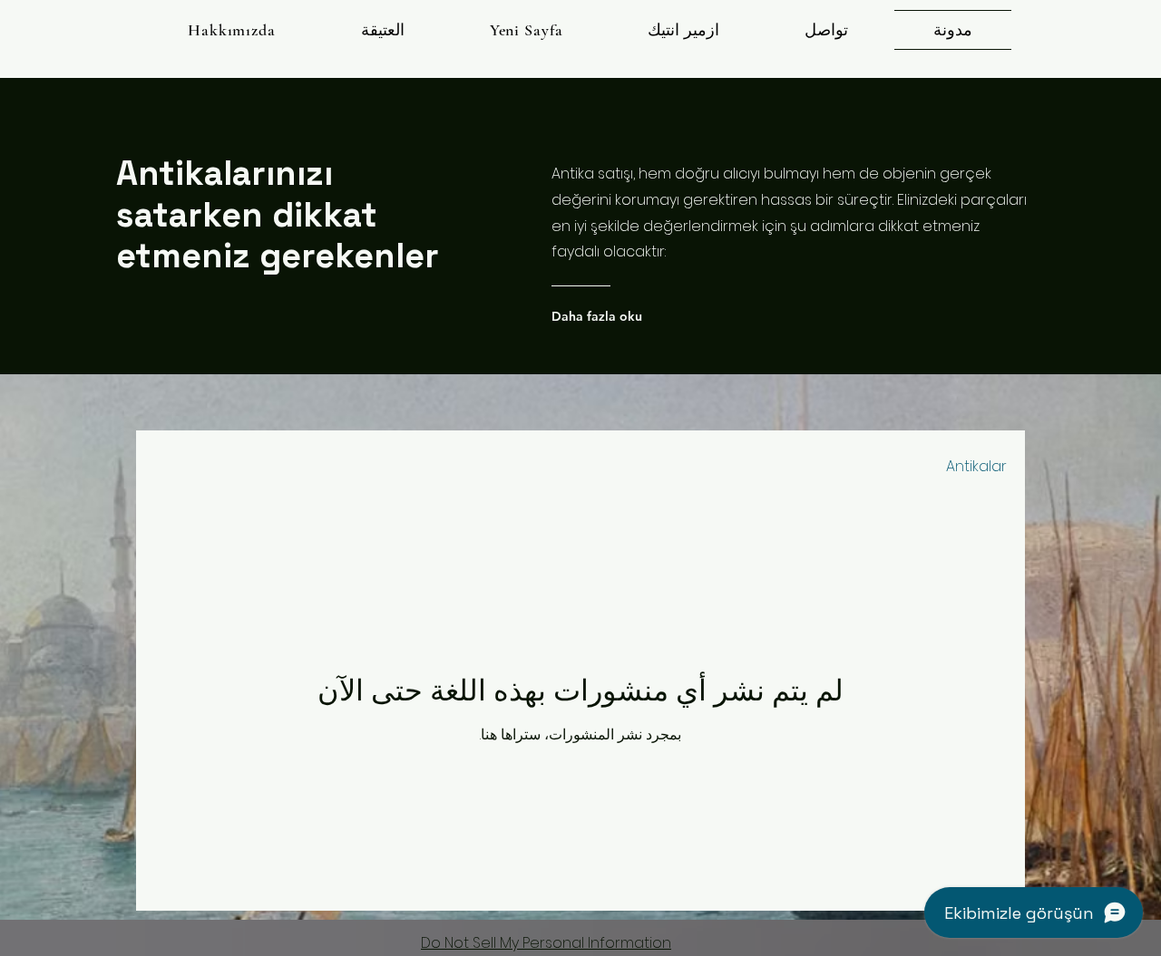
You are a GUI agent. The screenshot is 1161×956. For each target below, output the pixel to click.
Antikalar (976, 467)
